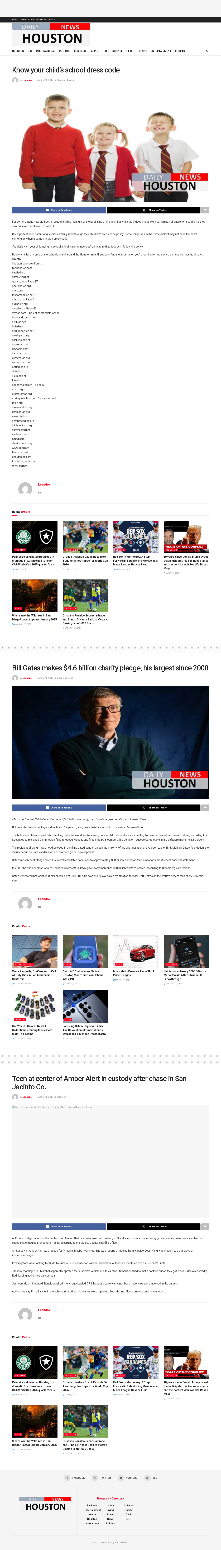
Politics (64, 51)
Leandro (27, 80)
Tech (105, 51)
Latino (94, 51)
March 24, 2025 (122, 569)
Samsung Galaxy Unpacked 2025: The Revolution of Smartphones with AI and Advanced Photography (84, 1030)
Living (143, 51)
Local (110, 1514)
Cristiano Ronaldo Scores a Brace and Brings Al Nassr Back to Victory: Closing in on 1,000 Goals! (85, 619)
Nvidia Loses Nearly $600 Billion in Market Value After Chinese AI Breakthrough (185, 975)
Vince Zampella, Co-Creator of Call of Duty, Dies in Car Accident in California (34, 975)
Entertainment (161, 51)
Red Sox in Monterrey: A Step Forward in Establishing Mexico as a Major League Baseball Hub (135, 560)
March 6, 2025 (172, 573)
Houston (18, 51)
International (45, 51)
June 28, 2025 (20, 569)
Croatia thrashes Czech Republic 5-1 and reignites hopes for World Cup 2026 (85, 560)
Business (80, 51)
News (18, 609)
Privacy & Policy (38, 19)
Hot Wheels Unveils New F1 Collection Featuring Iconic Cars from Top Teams (32, 1030)
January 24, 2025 (22, 1038)
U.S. (30, 51)
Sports (180, 51)
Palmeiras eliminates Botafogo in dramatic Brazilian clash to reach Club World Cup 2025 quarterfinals (33, 560)
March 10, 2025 (122, 980)
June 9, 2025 (70, 569)
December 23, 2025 (23, 984)
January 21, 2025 (72, 628)
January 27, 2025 (173, 984)
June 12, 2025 (71, 984)
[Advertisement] (110, 8)
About (15, 19)
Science (117, 51)
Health (131, 51)
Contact (51, 19)
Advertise (24, 19)
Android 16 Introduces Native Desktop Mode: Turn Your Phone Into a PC (83, 975)
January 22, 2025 (22, 624)
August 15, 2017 (45, 80)
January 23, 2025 (72, 1038)
